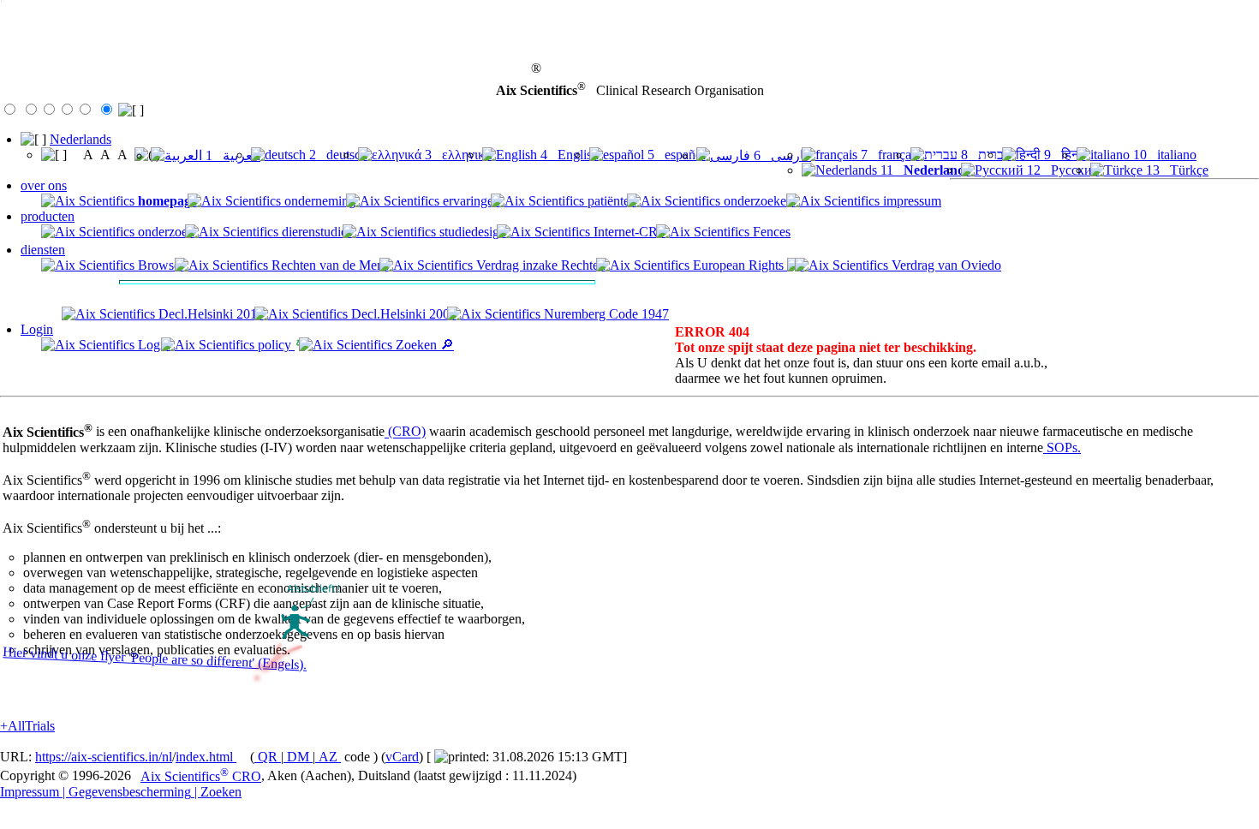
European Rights (738, 265)
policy (274, 344)
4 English (568, 154)
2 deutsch (336, 154)
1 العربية (231, 155)
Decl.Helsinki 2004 (402, 314)
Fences (770, 231)
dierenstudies (315, 231)
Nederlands (80, 139)
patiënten (610, 201)
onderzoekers (758, 201)
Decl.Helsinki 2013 (209, 314)
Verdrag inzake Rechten (539, 265)
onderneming (318, 201)
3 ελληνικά (456, 154)
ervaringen (469, 201)
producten (48, 216)
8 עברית (984, 154)
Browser (159, 265)
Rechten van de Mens (328, 265)
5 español (675, 154)
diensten (43, 249)
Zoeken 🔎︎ (423, 344)
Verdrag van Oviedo (944, 265)
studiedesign (471, 231)
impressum (910, 201)
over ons (44, 185)
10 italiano (1163, 154)
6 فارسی (780, 155)
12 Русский (1061, 170)
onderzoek (164, 231)
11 (923, 170)
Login (37, 329)
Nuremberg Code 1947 (604, 314)
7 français (888, 154)
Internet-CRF (627, 231)
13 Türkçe (1175, 170)
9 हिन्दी (1063, 154)
